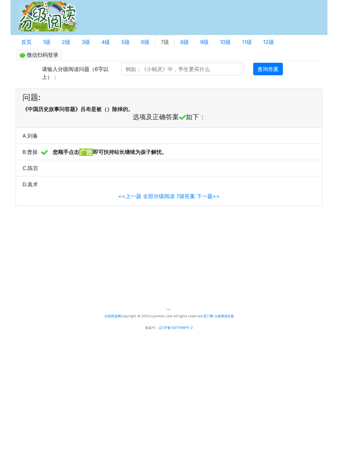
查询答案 (268, 69)
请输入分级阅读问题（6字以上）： (75, 73)
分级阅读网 (112, 316)
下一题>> (208, 196)
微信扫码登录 (41, 55)
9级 (204, 42)
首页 (26, 42)
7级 (165, 42)
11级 (247, 42)
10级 (225, 42)
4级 (105, 42)
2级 (66, 42)
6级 (145, 42)
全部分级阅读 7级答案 (170, 196)
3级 (86, 42)
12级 (268, 42)
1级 (47, 42)
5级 (125, 42)
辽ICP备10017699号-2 (175, 328)
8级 (184, 42)
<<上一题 (129, 196)
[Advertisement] (189, 16)
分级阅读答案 (224, 316)
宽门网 (208, 316)
